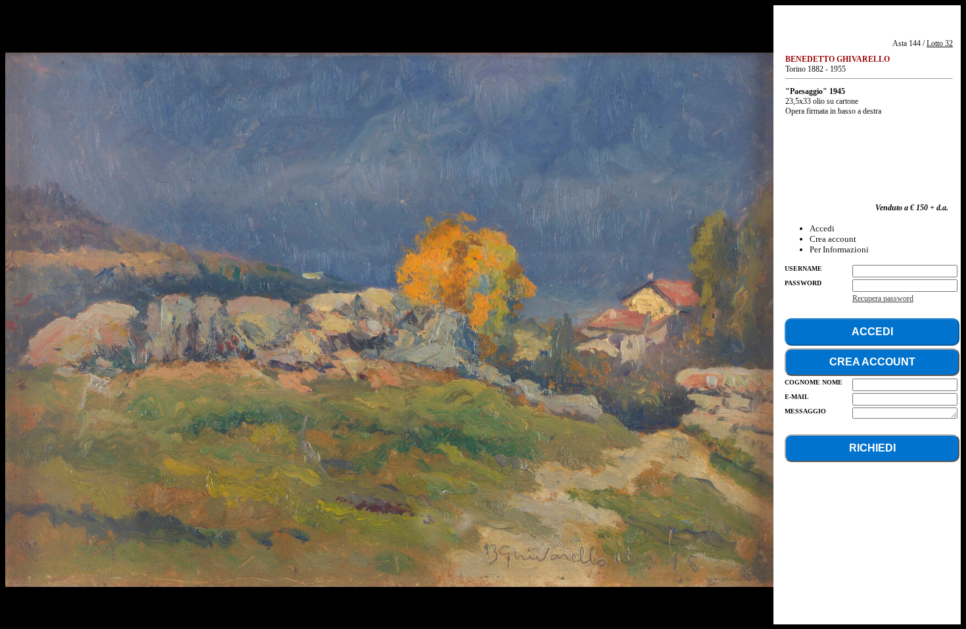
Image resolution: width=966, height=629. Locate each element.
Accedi (822, 228)
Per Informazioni (839, 249)
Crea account (833, 239)
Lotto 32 (940, 43)
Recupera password (882, 298)
